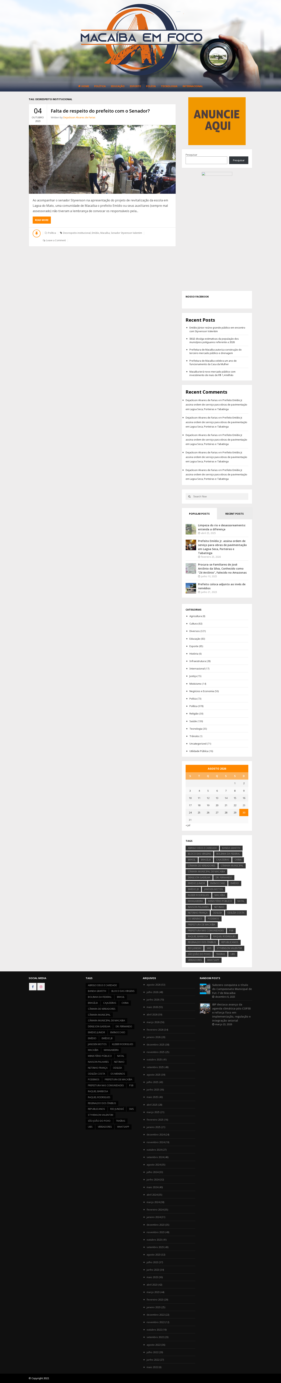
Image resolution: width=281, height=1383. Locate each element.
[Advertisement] (217, 121)
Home (85, 86)
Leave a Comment (56, 240)
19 (208, 805)
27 (217, 812)
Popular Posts (199, 513)
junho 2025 (153, 1089)
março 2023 (153, 1292)
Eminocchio (217, 883)
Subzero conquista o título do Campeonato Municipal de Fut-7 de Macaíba (232, 989)
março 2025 (153, 1112)
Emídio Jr (193, 889)
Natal (240, 901)
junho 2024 (153, 1179)
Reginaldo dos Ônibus (202, 942)
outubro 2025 (154, 1059)
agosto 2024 (154, 1164)
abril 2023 (152, 1284)
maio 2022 (152, 1367)
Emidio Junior (196, 883)
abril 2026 (152, 1014)
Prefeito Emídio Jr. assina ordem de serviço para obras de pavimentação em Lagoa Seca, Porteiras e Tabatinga (216, 404)
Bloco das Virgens (199, 853)
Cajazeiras (222, 859)
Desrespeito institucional (77, 233)
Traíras (220, 954)
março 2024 (153, 1202)
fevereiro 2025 (155, 1119)
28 (226, 812)
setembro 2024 (155, 1157)
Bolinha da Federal (228, 853)
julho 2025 (152, 1082)
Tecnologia (169, 86)
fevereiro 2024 (155, 1209)
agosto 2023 (154, 1254)
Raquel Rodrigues (224, 936)
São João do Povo (199, 954)
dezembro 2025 (156, 1044)
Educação (118, 86)
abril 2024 (152, 1194)
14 (226, 798)
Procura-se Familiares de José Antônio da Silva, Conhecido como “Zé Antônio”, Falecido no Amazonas (222, 568)
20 (217, 805)
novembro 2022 (156, 1322)
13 (217, 798)
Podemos (213, 918)
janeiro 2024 (154, 1217)
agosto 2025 (154, 1074)
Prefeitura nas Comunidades (206, 930)
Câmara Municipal (232, 865)
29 (235, 812)
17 (190, 805)
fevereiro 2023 (155, 1299)
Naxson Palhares (198, 907)
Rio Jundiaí (194, 948)
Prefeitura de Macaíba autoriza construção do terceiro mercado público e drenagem (215, 351)
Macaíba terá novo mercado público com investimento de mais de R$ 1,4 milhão (212, 373)
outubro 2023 (154, 1239)
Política (100, 86)
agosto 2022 (154, 1344)
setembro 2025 (155, 1067)
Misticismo (195, 683)
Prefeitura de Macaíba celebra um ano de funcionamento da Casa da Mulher (213, 362)
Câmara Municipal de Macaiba (206, 871)
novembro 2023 (156, 1232)
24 (190, 812)
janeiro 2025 (154, 1127)
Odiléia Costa (235, 912)
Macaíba (105, 233)
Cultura (193, 623)
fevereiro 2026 (155, 1029)
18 (199, 805)
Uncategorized (197, 743)
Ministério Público (220, 901)
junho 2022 (153, 1359)
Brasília (206, 859)
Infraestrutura (197, 661)
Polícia (151, 86)
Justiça (193, 676)
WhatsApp (213, 960)
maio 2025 (152, 1097)
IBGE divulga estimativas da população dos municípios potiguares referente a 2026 (214, 340)
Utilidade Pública (198, 751)
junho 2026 (153, 999)
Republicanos (229, 942)
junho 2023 (153, 1269)
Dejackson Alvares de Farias (79, 117)
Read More (43, 221)
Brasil (192, 859)
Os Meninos (195, 918)
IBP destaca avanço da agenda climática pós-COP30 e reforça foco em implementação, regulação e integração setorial (231, 1012)
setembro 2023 (155, 1247)
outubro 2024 (154, 1149)
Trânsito (194, 736)
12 (208, 798)
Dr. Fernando (224, 877)
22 (235, 805)
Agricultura (195, 616)
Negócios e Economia (201, 691)
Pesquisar (191, 154)
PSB (231, 930)
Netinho (219, 907)
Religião (194, 713)
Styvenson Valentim (229, 948)
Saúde (193, 721)
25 (199, 812)
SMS (209, 948)
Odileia (217, 912)
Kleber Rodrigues (198, 895)
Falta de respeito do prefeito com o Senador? (100, 111)
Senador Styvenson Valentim (126, 233)
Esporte (135, 86)
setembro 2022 (155, 1337)
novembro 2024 (156, 1142)
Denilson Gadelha (199, 877)
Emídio (95, 233)
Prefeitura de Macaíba (201, 924)
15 (235, 798)
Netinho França (198, 912)
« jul (188, 825)
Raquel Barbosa (198, 936)
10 (190, 798)
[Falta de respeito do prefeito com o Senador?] (102, 159)
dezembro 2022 (156, 1314)
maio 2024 (152, 1187)
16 (244, 798)
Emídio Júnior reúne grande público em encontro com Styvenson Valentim (217, 329)
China (238, 859)
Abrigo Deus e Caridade (202, 848)
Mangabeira (195, 901)
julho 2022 (152, 1352)
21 (226, 805)
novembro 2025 (156, 1052)
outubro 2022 (154, 1329)
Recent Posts (234, 513)
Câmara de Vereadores (201, 865)
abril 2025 (152, 1104)
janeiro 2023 (154, 1307)
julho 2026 (152, 992)
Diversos (194, 631)
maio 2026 (152, 1007)
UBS (233, 954)
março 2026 (153, 1022)
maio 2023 (152, 1277)
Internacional (193, 86)
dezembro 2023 (156, 1224)
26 (208, 812)
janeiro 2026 (154, 1037)
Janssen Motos (213, 889)
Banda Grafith (231, 848)
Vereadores (195, 960)
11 (199, 798)
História (193, 653)
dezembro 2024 (156, 1134)
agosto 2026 (154, 984)
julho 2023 (152, 1262)
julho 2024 (152, 1172)
